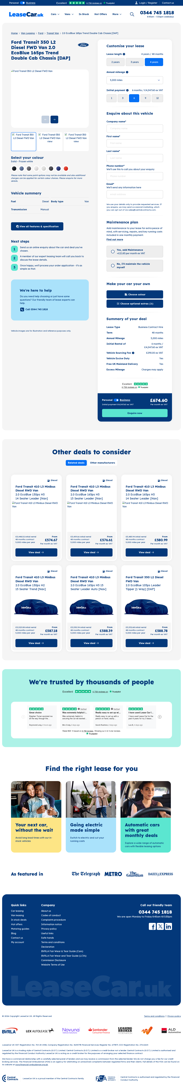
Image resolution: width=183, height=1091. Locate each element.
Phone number (116, 165)
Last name (113, 151)
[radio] (14, 3)
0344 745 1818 (155, 912)
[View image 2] (49, 141)
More (115, 14)
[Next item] (54, 120)
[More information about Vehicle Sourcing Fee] (133, 353)
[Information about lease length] (124, 54)
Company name (116, 121)
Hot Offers (101, 14)
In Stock (84, 14)
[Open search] (132, 14)
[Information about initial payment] (127, 90)
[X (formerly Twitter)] (160, 926)
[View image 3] (76, 141)
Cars (53, 14)
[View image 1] (23, 141)
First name (113, 136)
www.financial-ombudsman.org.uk (31, 1064)
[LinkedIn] (168, 926)
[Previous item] (45, 120)
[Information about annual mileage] (127, 72)
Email (110, 184)
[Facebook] (152, 926)
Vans (67, 14)
